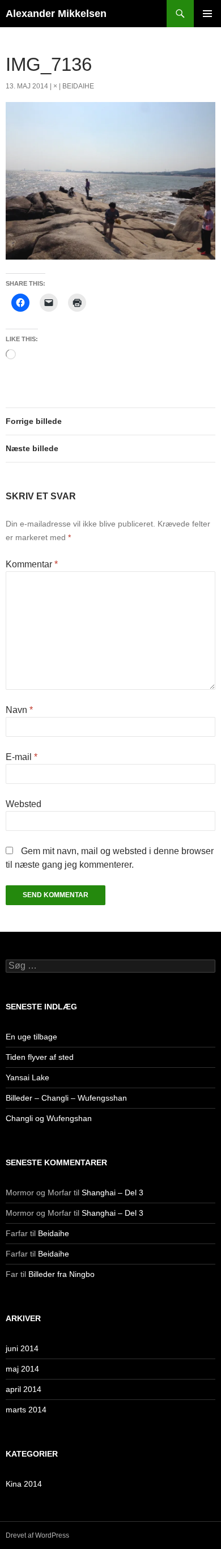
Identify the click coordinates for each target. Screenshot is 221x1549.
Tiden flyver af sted (40, 1057)
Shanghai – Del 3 (112, 1192)
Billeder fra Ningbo (61, 1274)
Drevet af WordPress (37, 1535)
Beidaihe (78, 86)
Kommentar (32, 564)
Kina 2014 (24, 1483)
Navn (19, 710)
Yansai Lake (27, 1077)
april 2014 (23, 1389)
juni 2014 (22, 1348)
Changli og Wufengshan (49, 1118)
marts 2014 (26, 1409)
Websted (23, 804)
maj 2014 (22, 1368)
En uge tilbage (31, 1036)
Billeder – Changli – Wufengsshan (66, 1097)
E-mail (21, 757)
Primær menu (207, 13)
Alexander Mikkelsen (56, 13)
